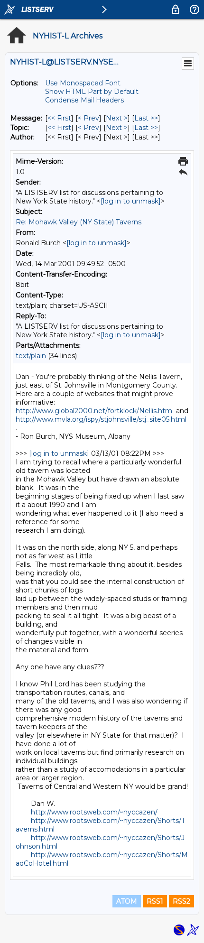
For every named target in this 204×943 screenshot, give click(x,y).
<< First (59, 118)
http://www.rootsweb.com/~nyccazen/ (94, 812)
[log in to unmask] (131, 201)
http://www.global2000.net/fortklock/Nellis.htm (94, 411)
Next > (117, 118)
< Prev (88, 118)
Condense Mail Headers (84, 100)
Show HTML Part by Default (92, 91)
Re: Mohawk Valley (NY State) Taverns (78, 222)
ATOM (126, 901)
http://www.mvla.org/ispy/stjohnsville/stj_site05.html (101, 419)
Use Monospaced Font (83, 83)
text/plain (31, 355)
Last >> (146, 118)
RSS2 (181, 901)
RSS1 (155, 901)
